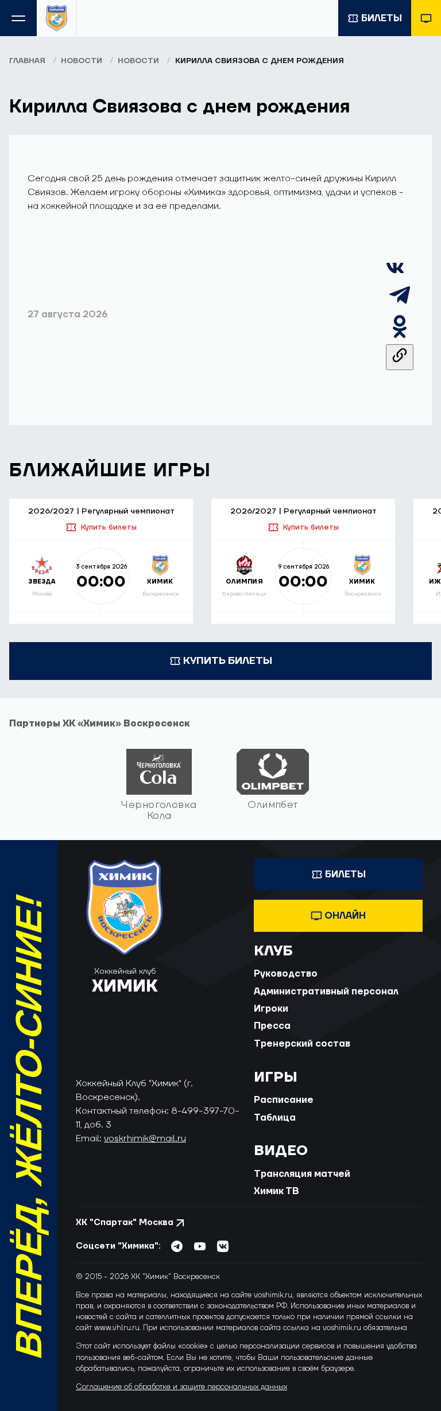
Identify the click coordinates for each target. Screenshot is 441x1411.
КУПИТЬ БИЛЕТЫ (227, 660)
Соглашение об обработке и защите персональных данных (181, 1386)
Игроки (271, 1008)
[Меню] (18, 18)
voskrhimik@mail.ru (145, 1138)
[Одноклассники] (399, 337)
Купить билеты (108, 527)
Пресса (272, 1026)
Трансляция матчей (302, 1174)
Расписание (284, 1100)
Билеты (381, 18)
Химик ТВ (276, 1191)
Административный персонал (326, 991)
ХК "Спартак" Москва (124, 1222)
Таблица (275, 1118)
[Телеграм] (399, 306)
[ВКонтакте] (395, 274)
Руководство (286, 973)
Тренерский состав (302, 1043)
